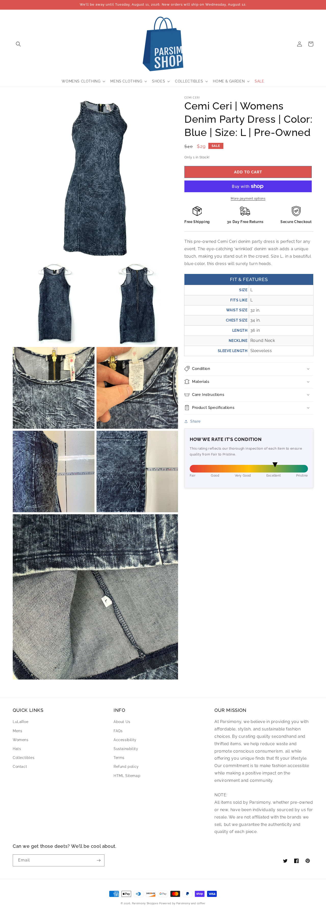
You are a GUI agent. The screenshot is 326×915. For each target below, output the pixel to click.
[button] (18, 44)
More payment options (248, 198)
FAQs (118, 731)
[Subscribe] (98, 860)
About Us (122, 722)
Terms (119, 758)
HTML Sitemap (127, 776)
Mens (17, 731)
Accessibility (125, 740)
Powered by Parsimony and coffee (182, 903)
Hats (17, 749)
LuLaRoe (20, 722)
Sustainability (126, 749)
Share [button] (195, 421)
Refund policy (126, 767)
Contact (20, 767)
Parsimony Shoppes (145, 903)
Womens (21, 740)
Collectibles (23, 758)
